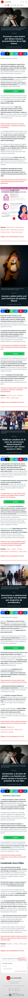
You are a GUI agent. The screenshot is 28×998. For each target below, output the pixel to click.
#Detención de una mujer (7, 729)
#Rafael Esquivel (5, 551)
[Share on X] (7, 53)
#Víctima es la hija (5, 232)
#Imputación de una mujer (17, 229)
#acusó (14, 395)
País (14, 592)
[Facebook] (9, 990)
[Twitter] (13, 990)
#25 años (15, 943)
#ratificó (13, 549)
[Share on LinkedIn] (25, 53)
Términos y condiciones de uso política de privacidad (14, 985)
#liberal (8, 397)
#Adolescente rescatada (7, 732)
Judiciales (14, 33)
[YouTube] (19, 990)
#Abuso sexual (11, 227)
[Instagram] (16, 990)
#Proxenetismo (20, 227)
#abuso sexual (15, 397)
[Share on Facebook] (3, 53)
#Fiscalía (9, 395)
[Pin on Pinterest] (20, 53)
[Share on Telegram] (16, 53)
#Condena (9, 943)
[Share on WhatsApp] (12, 53)
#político (3, 397)
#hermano (20, 395)
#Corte (8, 549)
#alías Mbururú (14, 551)
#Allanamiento (10, 727)
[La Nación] (6, 2)
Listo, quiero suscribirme (20, 971)
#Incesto (3, 946)
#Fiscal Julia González (17, 232)
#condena (19, 549)
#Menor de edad (5, 229)
